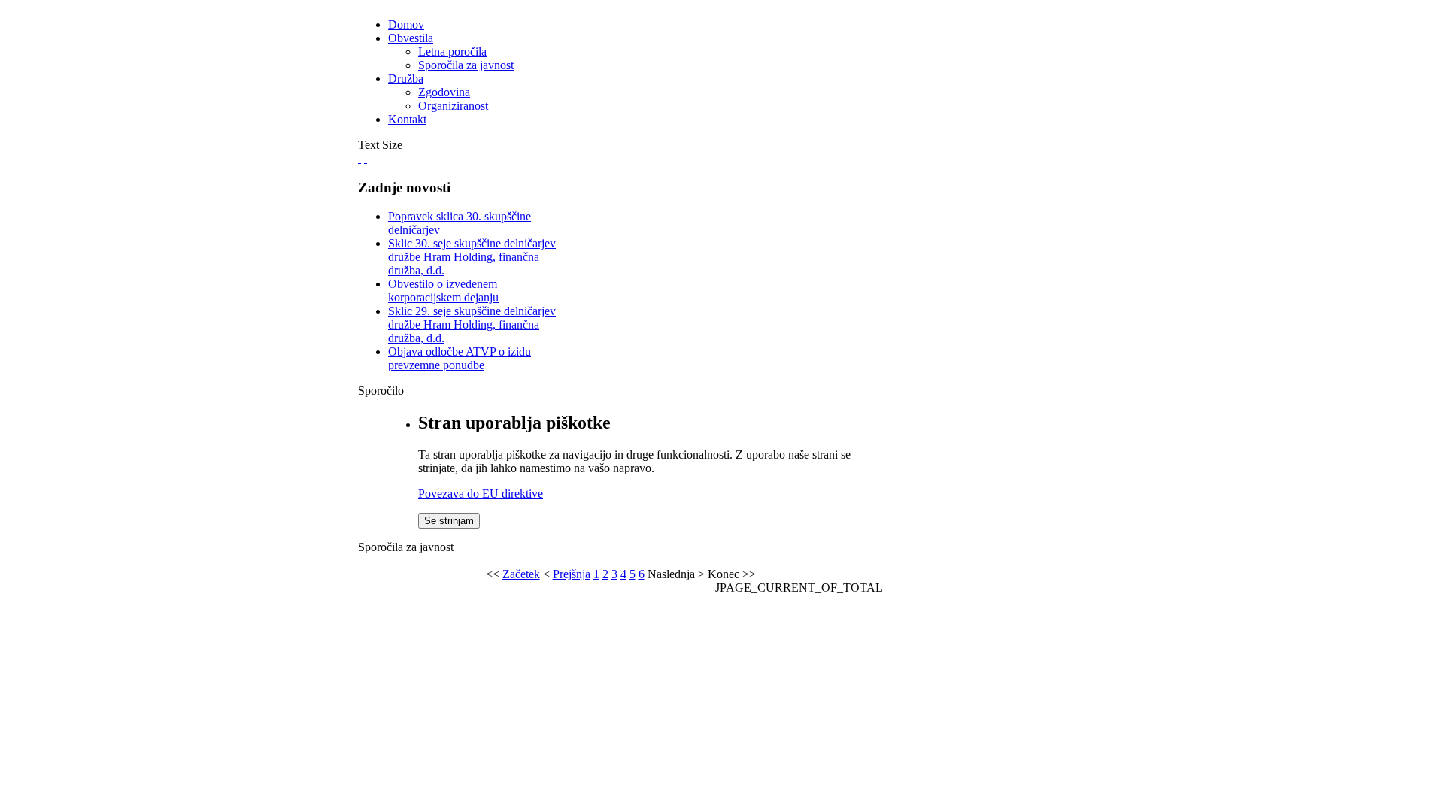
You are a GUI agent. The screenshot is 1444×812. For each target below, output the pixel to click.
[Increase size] (359, 158)
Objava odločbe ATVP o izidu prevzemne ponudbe (459, 358)
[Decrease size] (365, 158)
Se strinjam (449, 520)
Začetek (521, 574)
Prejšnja (571, 574)
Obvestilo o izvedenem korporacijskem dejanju (443, 290)
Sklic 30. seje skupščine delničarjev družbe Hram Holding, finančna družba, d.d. (472, 257)
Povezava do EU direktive (480, 493)
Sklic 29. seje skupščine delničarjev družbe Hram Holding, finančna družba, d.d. (472, 324)
